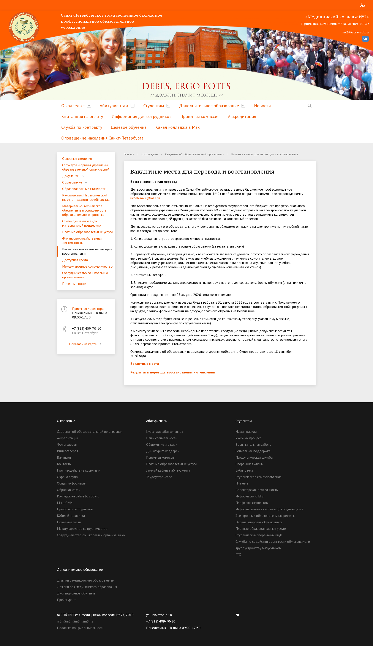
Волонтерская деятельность (256, 490)
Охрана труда (67, 477)
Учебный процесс (248, 438)
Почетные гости (74, 283)
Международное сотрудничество (87, 266)
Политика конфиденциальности (80, 628)
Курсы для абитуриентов (164, 431)
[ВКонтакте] (238, 615)
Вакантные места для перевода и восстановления (87, 251)
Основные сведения (77, 158)
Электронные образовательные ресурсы (265, 515)
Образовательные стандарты (84, 189)
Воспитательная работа (253, 444)
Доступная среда (75, 260)
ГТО (238, 554)
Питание (241, 483)
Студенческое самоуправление (258, 477)
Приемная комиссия (199, 116)
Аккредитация (242, 116)
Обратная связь (68, 490)
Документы (70, 176)
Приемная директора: (88, 308)
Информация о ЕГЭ (249, 496)
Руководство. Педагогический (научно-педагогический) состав (86, 197)
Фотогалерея (67, 444)
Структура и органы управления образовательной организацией (85, 167)
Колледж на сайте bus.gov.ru (78, 496)
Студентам (153, 105)
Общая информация (71, 483)
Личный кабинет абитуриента (168, 470)
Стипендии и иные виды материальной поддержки (81, 223)
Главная (129, 154)
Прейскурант (66, 599)
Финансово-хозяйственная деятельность (82, 240)
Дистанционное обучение (76, 593)
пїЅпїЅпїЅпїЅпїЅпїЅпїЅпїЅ (75, 621)
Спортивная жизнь (249, 464)
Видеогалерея (67, 451)
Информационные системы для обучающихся (269, 509)
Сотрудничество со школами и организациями (85, 275)
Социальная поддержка (252, 451)
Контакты (64, 464)
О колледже (73, 105)
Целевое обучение (129, 127)
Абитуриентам (114, 105)
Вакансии (64, 457)
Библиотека (244, 470)
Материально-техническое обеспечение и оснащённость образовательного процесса (84, 210)
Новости (262, 105)
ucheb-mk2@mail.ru (145, 198)
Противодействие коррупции (78, 470)
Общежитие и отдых (161, 444)
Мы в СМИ (65, 502)
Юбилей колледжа (71, 515)
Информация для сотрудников (142, 116)
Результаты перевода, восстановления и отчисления (172, 372)
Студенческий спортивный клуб (258, 535)
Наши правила (246, 431)
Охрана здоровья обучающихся (259, 522)
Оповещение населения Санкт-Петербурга (102, 138)
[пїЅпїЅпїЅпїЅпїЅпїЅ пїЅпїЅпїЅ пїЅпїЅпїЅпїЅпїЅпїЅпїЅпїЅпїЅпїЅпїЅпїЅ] (363, 5)
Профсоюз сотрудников (75, 509)
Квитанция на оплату (82, 116)
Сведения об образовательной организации (194, 154)
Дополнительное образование (209, 105)
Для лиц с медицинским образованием (85, 580)
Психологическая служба (254, 457)
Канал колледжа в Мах (177, 127)
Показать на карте (83, 344)
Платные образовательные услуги (87, 232)
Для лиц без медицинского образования (87, 587)
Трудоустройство (159, 477)
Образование (72, 182)
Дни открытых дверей (162, 451)
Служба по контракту (81, 127)
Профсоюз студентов (251, 502)
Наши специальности (161, 438)
